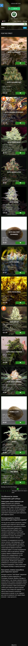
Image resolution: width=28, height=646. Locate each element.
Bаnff (14, 442)
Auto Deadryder (14, 52)
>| (25, 488)
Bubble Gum (14, 412)
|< (11, 488)
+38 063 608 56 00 (15, 3)
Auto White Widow (14, 382)
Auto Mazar (14, 262)
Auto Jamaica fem (14, 172)
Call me (15, 8)
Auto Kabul (14, 202)
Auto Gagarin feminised (14, 112)
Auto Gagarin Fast (14, 82)
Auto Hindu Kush (14, 142)
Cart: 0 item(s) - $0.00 (20, 21)
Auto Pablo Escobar (14, 352)
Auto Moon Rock (14, 292)
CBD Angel (14, 472)
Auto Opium (14, 322)
